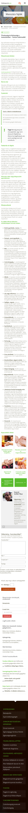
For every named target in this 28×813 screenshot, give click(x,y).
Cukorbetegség (8, 808)
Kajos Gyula (6, 686)
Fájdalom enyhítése (10, 745)
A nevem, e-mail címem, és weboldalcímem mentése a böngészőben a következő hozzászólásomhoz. (12, 571)
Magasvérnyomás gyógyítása (13, 779)
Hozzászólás (5, 540)
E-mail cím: (6, 609)
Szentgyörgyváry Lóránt (10, 671)
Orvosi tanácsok (8, 728)
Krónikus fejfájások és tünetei (13, 760)
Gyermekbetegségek (10, 717)
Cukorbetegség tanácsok (11, 804)
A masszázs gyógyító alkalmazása (12, 122)
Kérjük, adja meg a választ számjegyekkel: (13, 581)
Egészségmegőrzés (9, 735)
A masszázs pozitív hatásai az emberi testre (15, 115)
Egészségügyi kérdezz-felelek (13, 732)
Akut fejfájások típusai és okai (13, 764)
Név (2, 556)
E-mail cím (4, 560)
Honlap (3, 564)
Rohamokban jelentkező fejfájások (11, 768)
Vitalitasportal (6, 3)
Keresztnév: (6, 603)
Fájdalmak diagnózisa (10, 749)
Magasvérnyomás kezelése (12, 782)
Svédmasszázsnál (6, 72)
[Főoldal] (1, 26)
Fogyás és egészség (9, 792)
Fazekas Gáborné (8, 661)
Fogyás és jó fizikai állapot (12, 796)
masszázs (6, 32)
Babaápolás (7, 713)
